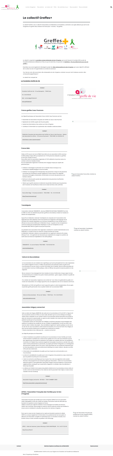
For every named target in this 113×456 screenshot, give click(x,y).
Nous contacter (83, 7)
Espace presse (94, 446)
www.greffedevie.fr (27, 101)
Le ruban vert (48, 7)
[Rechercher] (111, 7)
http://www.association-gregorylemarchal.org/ (35, 383)
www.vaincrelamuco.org (29, 298)
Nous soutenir (74, 7)
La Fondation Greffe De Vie (30, 81)
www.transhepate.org (27, 248)
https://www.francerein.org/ (29, 196)
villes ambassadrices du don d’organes (63, 67)
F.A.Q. (55, 7)
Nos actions (40, 7)
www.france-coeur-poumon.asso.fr (31, 139)
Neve (24, 454)
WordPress (35, 454)
